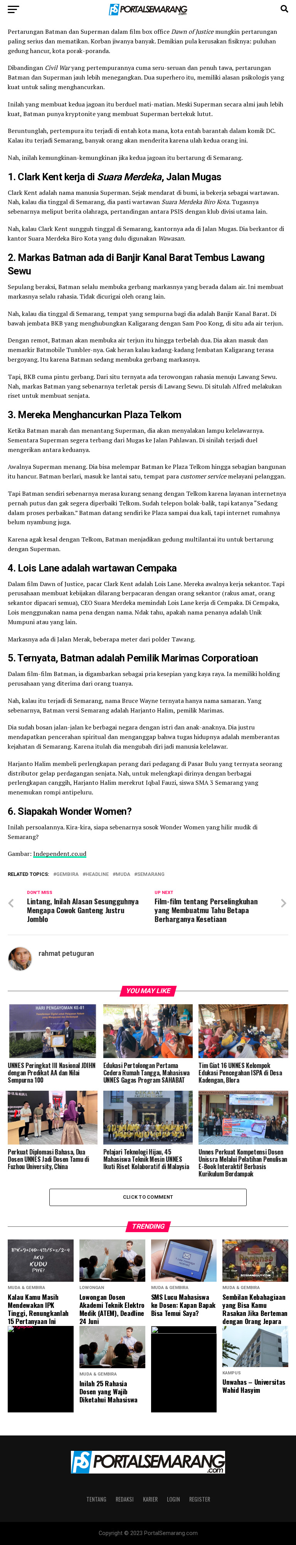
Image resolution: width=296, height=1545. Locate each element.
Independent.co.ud (59, 853)
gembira (67, 874)
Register (199, 1499)
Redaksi (125, 1499)
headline (97, 874)
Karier (150, 1499)
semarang (151, 874)
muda (123, 874)
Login (173, 1499)
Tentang (96, 1499)
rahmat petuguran (66, 953)
